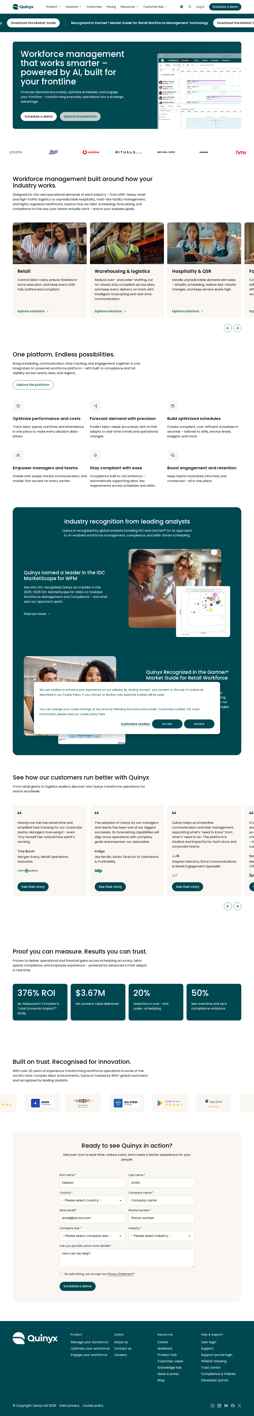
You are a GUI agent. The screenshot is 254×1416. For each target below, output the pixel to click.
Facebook (233, 1405)
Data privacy (69, 1405)
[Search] (190, 7)
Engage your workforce (89, 1355)
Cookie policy (93, 1405)
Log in (200, 7)
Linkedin (219, 1405)
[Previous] (228, 328)
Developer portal (214, 1380)
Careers (120, 1355)
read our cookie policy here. (86, 714)
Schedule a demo (225, 7)
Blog (161, 1380)
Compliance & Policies (218, 1374)
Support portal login (216, 1355)
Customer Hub (153, 7)
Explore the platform (80, 116)
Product (51, 7)
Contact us (122, 1348)
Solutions (72, 7)
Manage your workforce (89, 1342)
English (181, 7)
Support (207, 1348)
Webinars (165, 1348)
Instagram (212, 1405)
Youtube (226, 1405)
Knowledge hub (170, 1367)
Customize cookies (135, 724)
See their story (33, 886)
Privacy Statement (120, 1274)
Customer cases (170, 1361)
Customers (94, 7)
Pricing (111, 7)
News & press (168, 1374)
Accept (167, 724)
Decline (199, 724)
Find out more (35, 614)
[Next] (237, 328)
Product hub (167, 1355)
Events (163, 1342)
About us (121, 1342)
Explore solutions (31, 311)
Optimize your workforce (90, 1348)
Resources (128, 7)
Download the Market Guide (214, 23)
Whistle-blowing (213, 1361)
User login (208, 1342)
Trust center (211, 1367)
